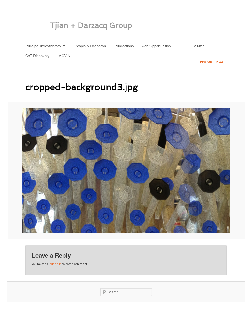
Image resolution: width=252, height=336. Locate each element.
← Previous (204, 61)
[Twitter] (183, 43)
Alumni (199, 45)
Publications (124, 45)
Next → (221, 61)
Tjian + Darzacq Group (91, 25)
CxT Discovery (37, 55)
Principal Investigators (43, 45)
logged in (55, 264)
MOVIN (64, 55)
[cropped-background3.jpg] (126, 170)
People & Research (90, 45)
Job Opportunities (156, 45)
